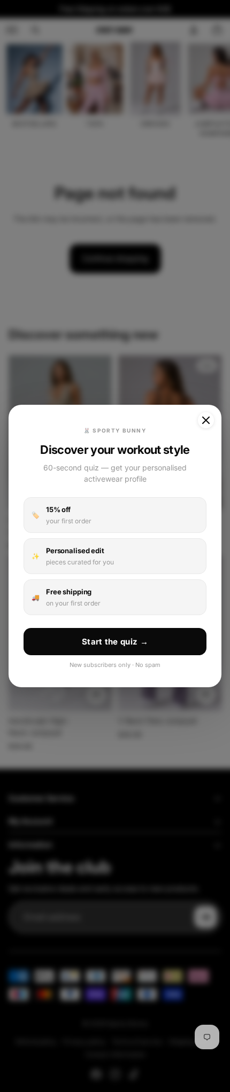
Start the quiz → (115, 642)
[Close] (206, 420)
